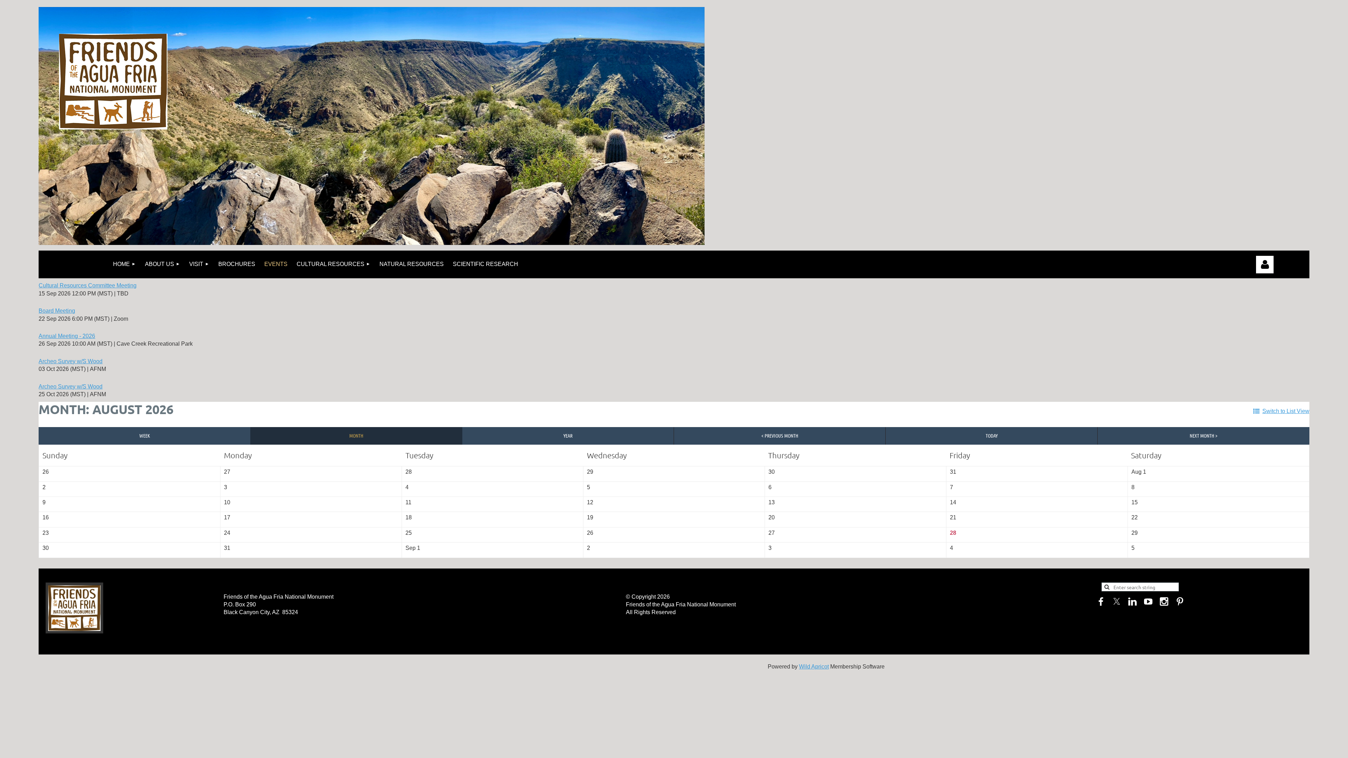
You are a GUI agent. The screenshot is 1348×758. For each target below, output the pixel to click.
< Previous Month (779, 435)
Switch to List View (1285, 411)
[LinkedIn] (1132, 601)
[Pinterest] (1180, 601)
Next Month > (1203, 435)
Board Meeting (57, 311)
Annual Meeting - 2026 (67, 336)
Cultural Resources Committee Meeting (88, 285)
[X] (1117, 601)
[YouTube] (1148, 601)
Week (144, 435)
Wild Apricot (814, 667)
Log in (1265, 264)
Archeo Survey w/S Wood (71, 361)
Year (568, 435)
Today (992, 435)
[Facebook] (1101, 601)
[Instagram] (1164, 601)
